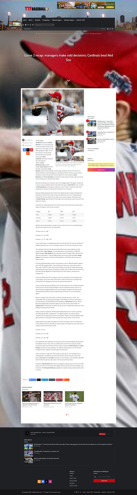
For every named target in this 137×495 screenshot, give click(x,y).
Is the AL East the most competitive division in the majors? (74, 404)
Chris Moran (28, 140)
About (30, 20)
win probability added (48, 185)
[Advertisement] (101, 100)
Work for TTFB (73, 485)
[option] (68, 433)
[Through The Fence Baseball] (36, 9)
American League (68, 20)
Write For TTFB (81, 20)
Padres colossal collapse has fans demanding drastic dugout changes (49, 28)
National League (56, 20)
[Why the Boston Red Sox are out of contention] (53, 396)
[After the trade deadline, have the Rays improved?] (92, 141)
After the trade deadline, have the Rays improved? (46, 458)
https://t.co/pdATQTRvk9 (48, 432)
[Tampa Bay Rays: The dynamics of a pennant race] (92, 134)
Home (24, 20)
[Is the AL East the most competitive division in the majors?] (74, 396)
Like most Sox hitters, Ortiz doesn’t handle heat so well (67, 267)
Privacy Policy (73, 480)
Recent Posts (44, 33)
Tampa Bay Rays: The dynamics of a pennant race (46, 451)
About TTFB (73, 478)
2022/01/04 (33, 434)
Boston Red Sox (62, 33)
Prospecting (45, 20)
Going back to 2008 (58, 269)
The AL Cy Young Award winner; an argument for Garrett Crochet (30, 404)
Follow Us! (102, 169)
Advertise (37, 20)
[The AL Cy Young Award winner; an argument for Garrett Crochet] (31, 396)
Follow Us (102, 434)
